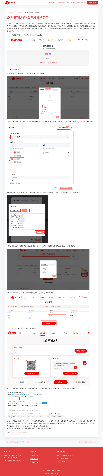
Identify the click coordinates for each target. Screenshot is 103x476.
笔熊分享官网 (34, 455)
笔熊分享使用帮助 (17, 12)
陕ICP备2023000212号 (51, 473)
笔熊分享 (7, 452)
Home (9, 12)
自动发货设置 (13, 433)
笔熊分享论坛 (34, 459)
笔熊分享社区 (34, 462)
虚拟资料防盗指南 (23, 433)
